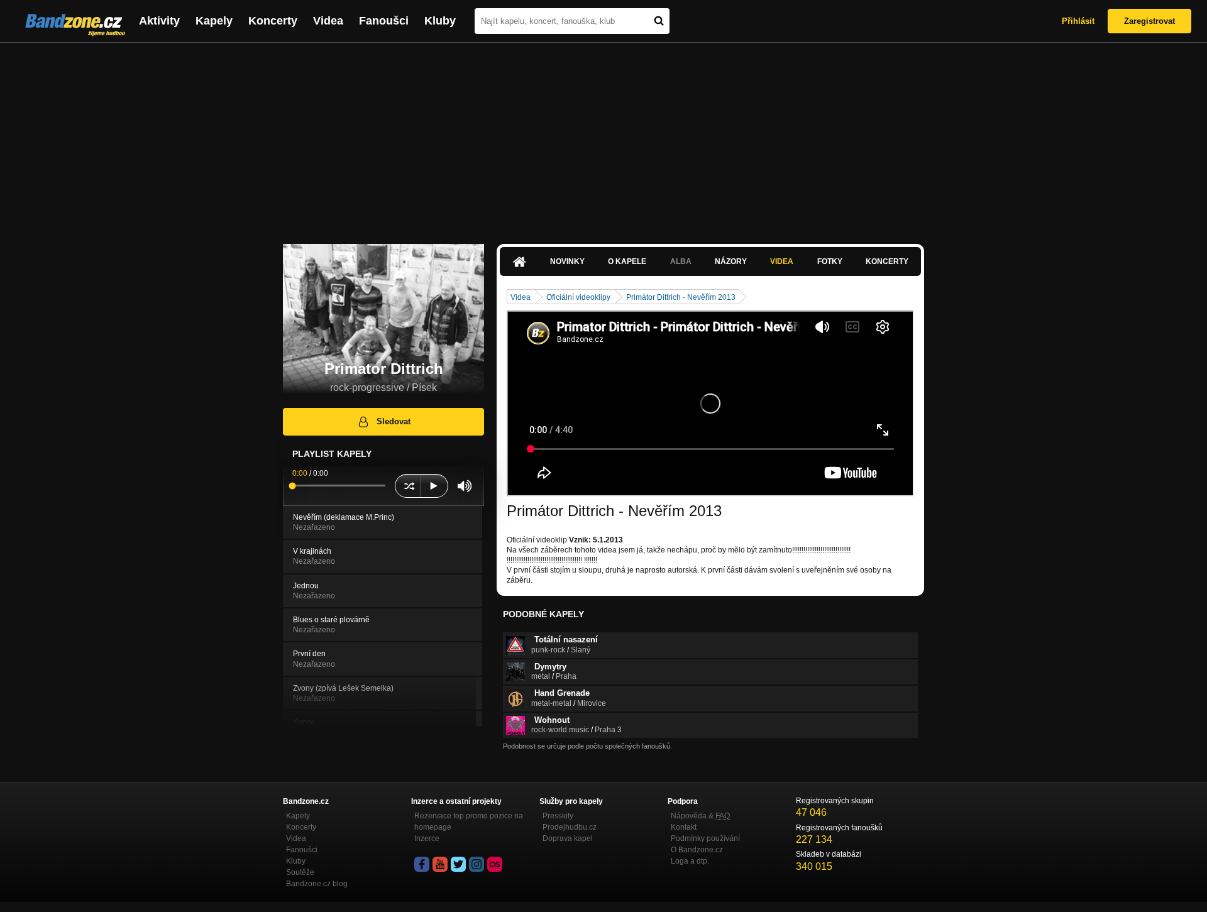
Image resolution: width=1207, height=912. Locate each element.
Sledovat (394, 421)
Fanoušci (384, 20)
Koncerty (272, 20)
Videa (328, 20)
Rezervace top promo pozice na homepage (468, 821)
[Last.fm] (494, 864)
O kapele (627, 261)
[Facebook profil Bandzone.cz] (421, 864)
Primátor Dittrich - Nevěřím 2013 (681, 297)
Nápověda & (700, 815)
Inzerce (426, 838)
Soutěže (300, 872)
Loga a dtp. (690, 861)
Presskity (558, 815)
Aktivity (159, 20)
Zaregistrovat (1149, 21)
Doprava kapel (568, 838)
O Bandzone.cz (697, 849)
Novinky (567, 261)
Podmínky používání (705, 838)
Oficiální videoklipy (578, 297)
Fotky (829, 261)
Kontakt (684, 827)
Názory (731, 261)
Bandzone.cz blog (317, 883)
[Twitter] (458, 864)
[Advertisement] (603, 137)
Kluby (440, 20)
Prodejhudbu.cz (570, 827)
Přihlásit (1078, 21)
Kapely (214, 20)
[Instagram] (476, 864)
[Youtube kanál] (440, 864)
